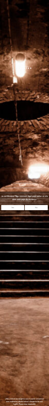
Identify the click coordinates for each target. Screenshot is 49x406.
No (36, 207)
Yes (12, 207)
